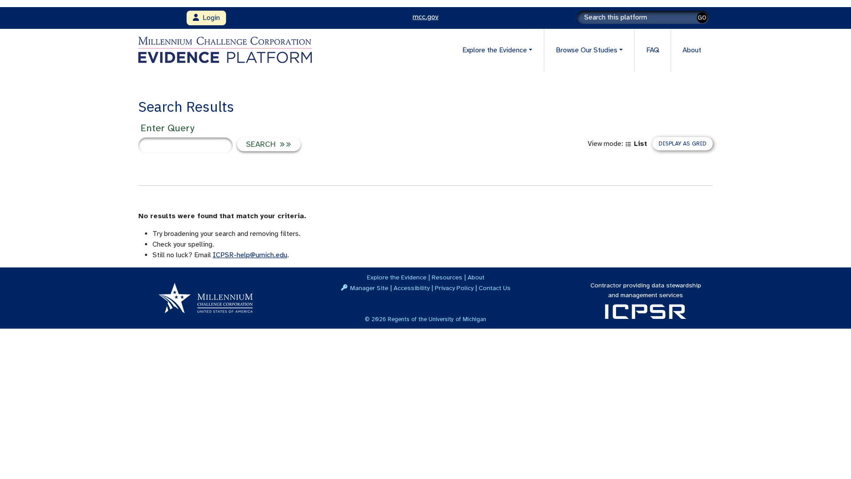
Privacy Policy (454, 288)
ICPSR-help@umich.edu (250, 255)
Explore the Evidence (396, 277)
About (692, 50)
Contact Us (495, 288)
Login (209, 17)
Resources (447, 277)
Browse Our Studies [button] (586, 50)
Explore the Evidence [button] (494, 50)
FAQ (652, 50)
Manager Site (369, 288)
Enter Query (167, 128)
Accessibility (411, 288)
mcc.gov (425, 16)
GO (702, 17)
